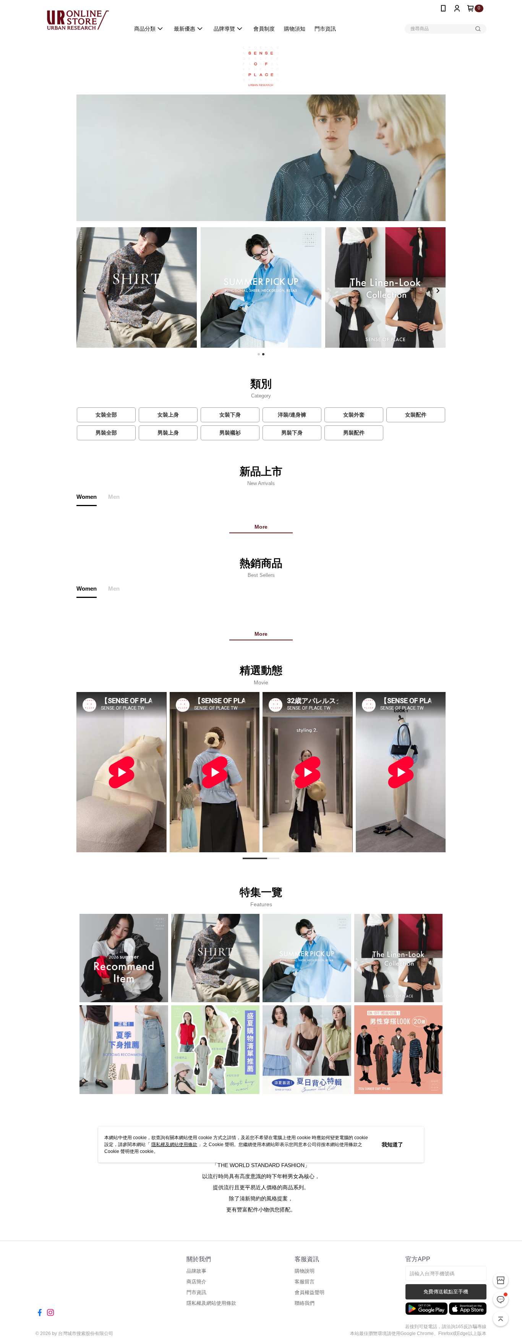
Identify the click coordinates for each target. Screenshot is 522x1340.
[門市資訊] (500, 1280)
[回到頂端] (500, 1318)
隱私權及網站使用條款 (174, 1144)
